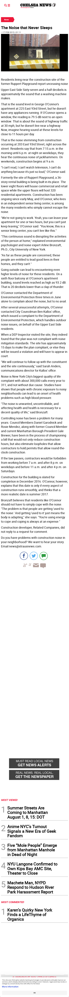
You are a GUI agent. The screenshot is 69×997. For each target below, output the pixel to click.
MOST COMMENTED (12, 902)
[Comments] (44, 556)
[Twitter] (34, 556)
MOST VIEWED (9, 800)
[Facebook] (24, 556)
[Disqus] (34, 616)
